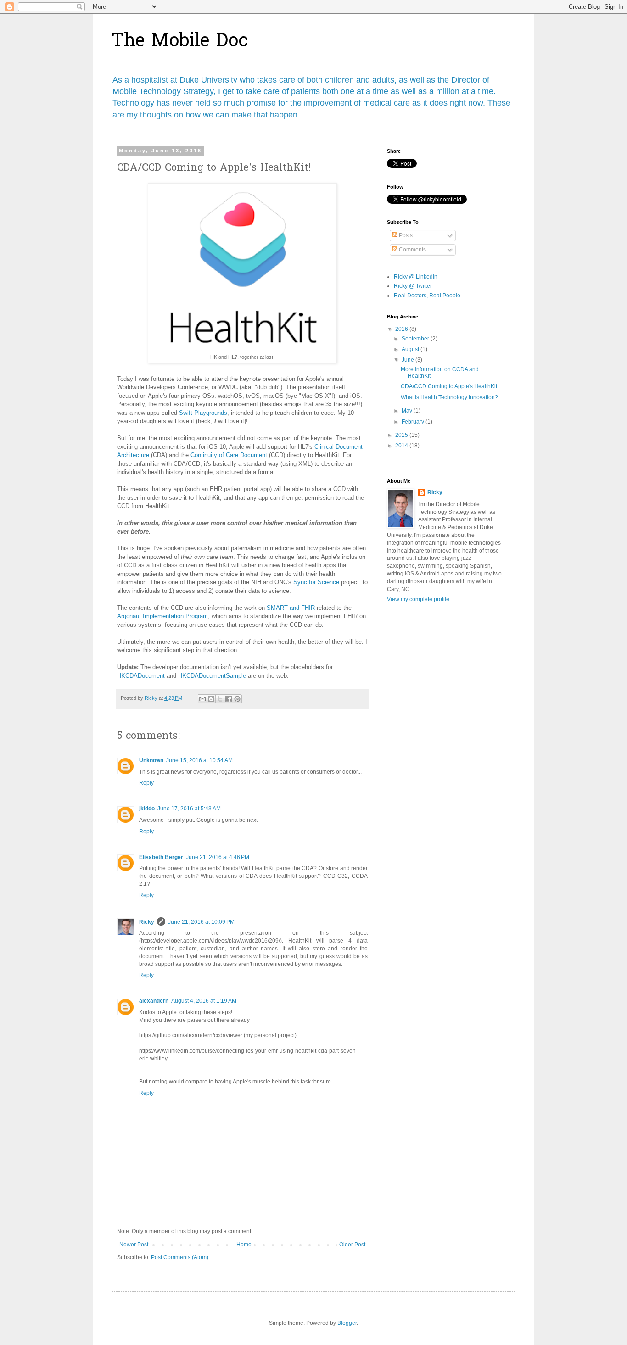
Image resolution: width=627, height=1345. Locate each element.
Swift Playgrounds (203, 412)
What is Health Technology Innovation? (449, 397)
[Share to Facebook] (228, 698)
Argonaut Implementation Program (162, 616)
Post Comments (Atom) (179, 1257)
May (408, 410)
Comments (411, 249)
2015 (402, 435)
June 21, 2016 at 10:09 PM (201, 922)
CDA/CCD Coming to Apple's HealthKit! (449, 386)
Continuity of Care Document (228, 455)
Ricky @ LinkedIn (415, 276)
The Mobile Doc (180, 42)
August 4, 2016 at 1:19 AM (203, 1001)
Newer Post (133, 1244)
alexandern (153, 1001)
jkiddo (147, 808)
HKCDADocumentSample (212, 675)
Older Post (352, 1244)
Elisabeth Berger (161, 857)
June (408, 360)
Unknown (151, 760)
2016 (402, 329)
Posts (405, 235)
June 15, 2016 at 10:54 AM (199, 760)
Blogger (347, 1323)
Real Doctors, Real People (427, 295)
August (411, 349)
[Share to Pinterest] (237, 698)
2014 (402, 445)
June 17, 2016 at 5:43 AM (189, 808)
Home (244, 1244)
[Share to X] (219, 698)
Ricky (146, 922)
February (413, 422)
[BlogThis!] (211, 698)
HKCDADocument (141, 675)
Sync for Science (316, 582)
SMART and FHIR (291, 607)
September (416, 338)
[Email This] (202, 698)
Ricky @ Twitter (413, 286)
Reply (146, 783)
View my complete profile (418, 599)
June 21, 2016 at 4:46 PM (217, 857)
